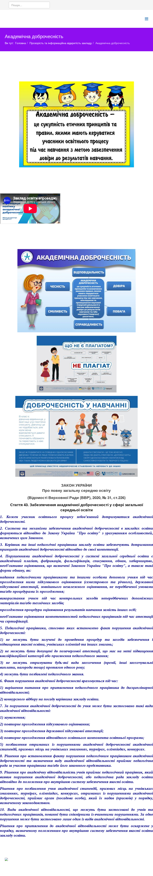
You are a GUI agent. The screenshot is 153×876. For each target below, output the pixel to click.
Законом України (86, 566)
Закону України (61, 533)
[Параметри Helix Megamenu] (146, 18)
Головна (20, 43)
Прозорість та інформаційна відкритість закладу (60, 43)
